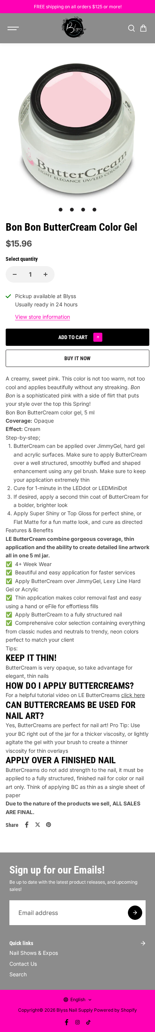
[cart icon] (143, 28)
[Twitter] (37, 824)
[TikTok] (88, 1022)
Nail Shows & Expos (33, 953)
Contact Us (23, 963)
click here (133, 695)
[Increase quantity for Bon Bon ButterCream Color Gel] (45, 274)
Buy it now (77, 358)
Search (18, 974)
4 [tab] (95, 210)
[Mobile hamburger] (14, 28)
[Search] (131, 28)
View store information (42, 317)
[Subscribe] (135, 913)
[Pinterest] (48, 824)
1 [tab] (60, 210)
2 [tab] (72, 210)
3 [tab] (83, 210)
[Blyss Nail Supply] (74, 28)
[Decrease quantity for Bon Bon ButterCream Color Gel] (14, 274)
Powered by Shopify (115, 1010)
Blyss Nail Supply (74, 1010)
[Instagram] (77, 1022)
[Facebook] (26, 824)
